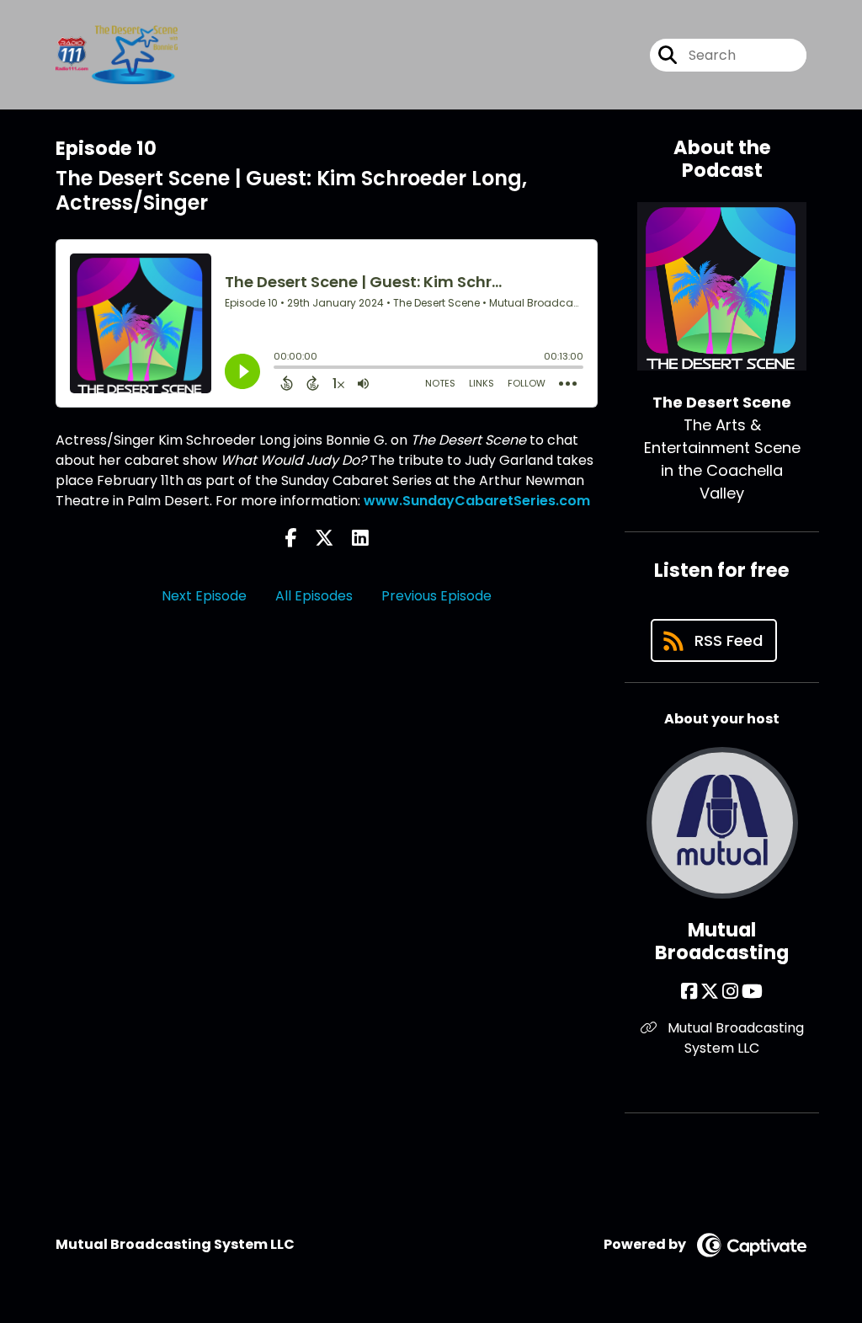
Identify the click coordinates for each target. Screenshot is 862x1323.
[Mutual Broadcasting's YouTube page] (752, 992)
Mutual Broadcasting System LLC (734, 1038)
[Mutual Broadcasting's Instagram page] (730, 992)
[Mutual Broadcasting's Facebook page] (689, 992)
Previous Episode (436, 595)
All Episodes (314, 595)
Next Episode (204, 595)
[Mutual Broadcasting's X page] (709, 992)
